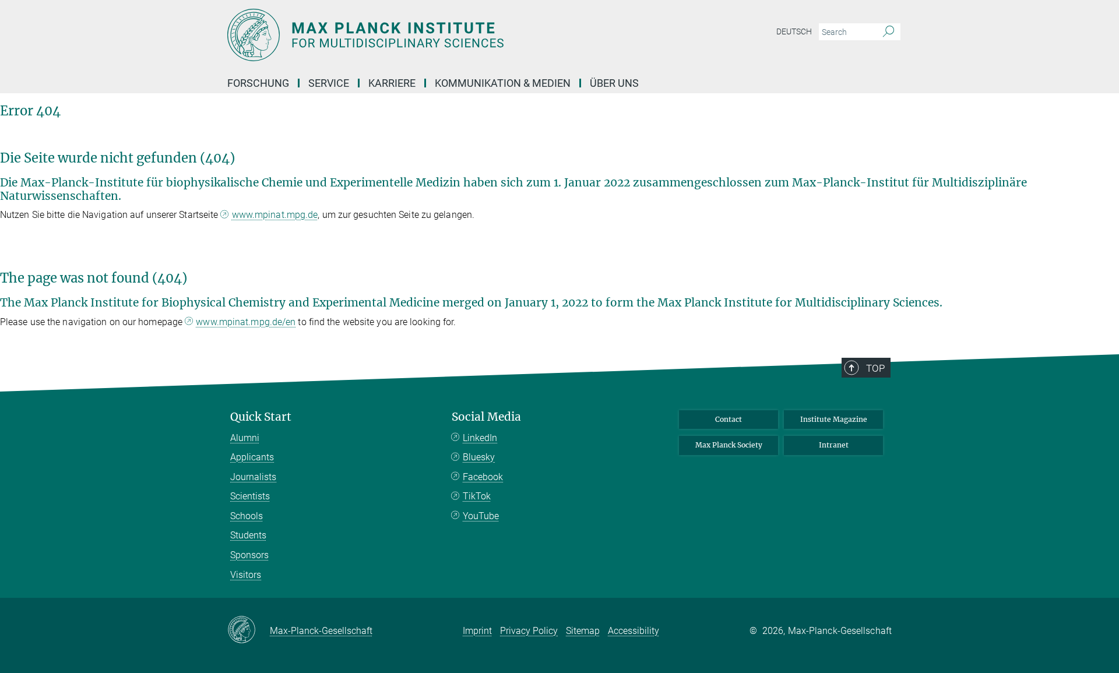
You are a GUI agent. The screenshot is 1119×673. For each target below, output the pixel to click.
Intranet (834, 445)
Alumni (244, 437)
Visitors (245, 574)
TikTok (477, 496)
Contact (728, 419)
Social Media (486, 417)
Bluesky (479, 457)
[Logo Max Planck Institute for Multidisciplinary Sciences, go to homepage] (445, 35)
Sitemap (583, 630)
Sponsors (249, 555)
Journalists (253, 476)
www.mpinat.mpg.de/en (245, 321)
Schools (246, 516)
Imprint (477, 630)
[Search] (888, 32)
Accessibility (633, 630)
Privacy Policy (529, 630)
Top (875, 368)
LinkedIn (480, 437)
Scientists (250, 496)
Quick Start (260, 417)
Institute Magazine (833, 419)
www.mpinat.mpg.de (275, 214)
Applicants (252, 457)
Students (248, 535)
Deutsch (794, 31)
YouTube (481, 516)
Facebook (483, 476)
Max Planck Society (728, 445)
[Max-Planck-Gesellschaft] (248, 630)
